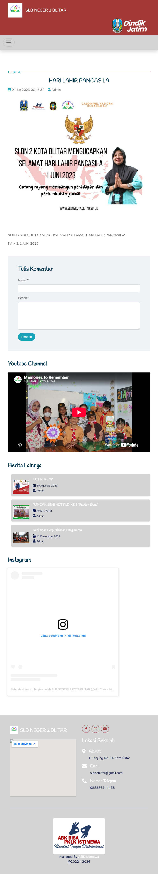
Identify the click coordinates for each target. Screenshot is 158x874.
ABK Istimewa (88, 856)
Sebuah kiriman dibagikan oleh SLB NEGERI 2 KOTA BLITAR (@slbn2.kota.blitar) (63, 689)
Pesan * (23, 298)
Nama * (23, 280)
